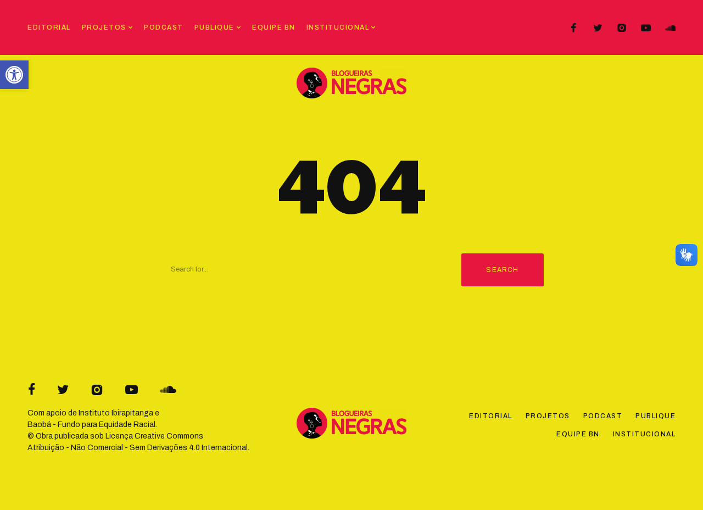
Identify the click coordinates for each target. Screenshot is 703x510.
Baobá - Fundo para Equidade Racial (91, 424)
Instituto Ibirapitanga (116, 413)
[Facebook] (573, 28)
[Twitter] (597, 28)
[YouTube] (646, 28)
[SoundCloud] (670, 28)
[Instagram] (622, 28)
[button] (14, 74)
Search (502, 270)
